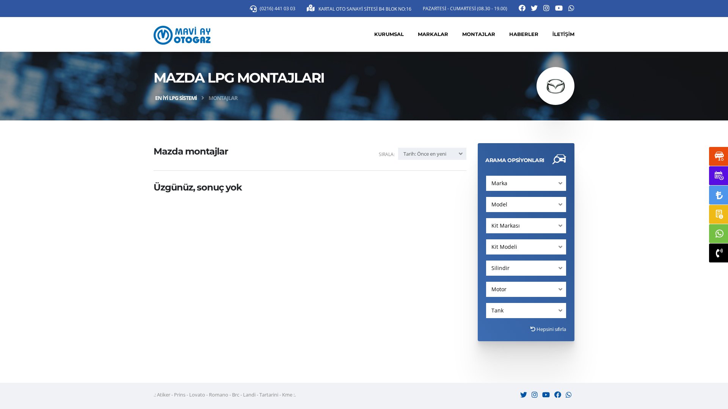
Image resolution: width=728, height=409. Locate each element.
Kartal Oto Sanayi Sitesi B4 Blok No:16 (364, 9)
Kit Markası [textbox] (505, 225)
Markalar (433, 34)
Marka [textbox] (499, 183)
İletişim (563, 34)
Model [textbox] (499, 204)
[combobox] (526, 183)
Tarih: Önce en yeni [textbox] (424, 153)
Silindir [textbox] (500, 268)
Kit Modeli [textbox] (504, 246)
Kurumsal (389, 34)
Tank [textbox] (497, 310)
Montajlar (478, 34)
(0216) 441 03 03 (277, 8)
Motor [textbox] (499, 289)
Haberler (523, 34)
